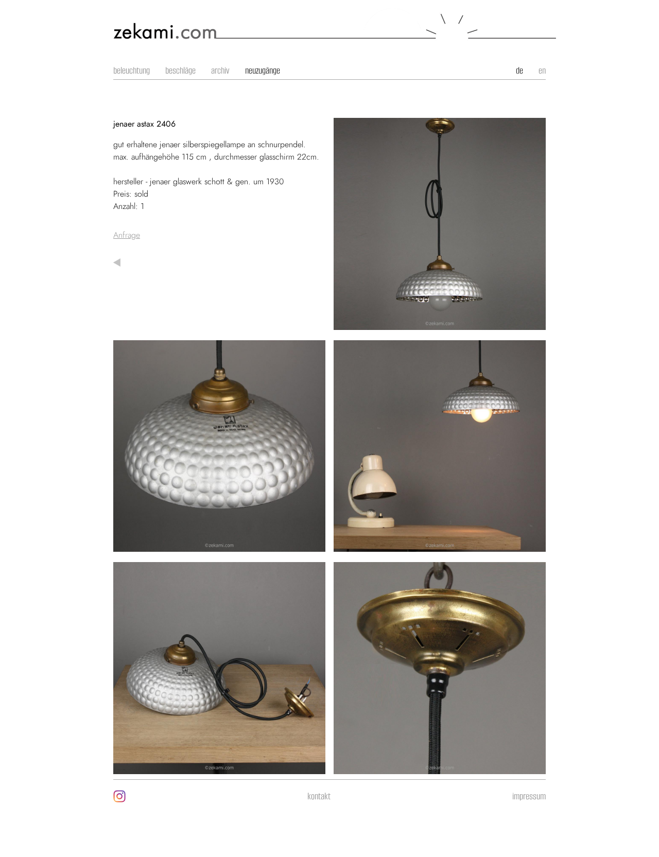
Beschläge (180, 70)
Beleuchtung (131, 70)
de (519, 70)
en (542, 70)
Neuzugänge (262, 70)
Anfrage (126, 235)
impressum (529, 796)
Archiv (220, 70)
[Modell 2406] (440, 323)
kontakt (319, 796)
